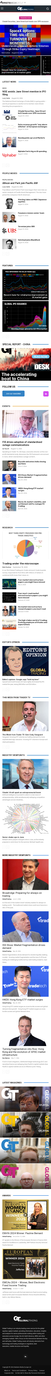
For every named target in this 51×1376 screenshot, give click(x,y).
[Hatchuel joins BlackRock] (9, 244)
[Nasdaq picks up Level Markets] (9, 142)
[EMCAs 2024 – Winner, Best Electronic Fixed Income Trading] (25, 1264)
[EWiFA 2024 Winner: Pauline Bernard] (25, 1215)
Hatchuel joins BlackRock (29, 240)
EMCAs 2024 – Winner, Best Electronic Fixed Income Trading (23, 1284)
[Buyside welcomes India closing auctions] (9, 466)
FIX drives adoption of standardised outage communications (22, 443)
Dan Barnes (6, 1058)
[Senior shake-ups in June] (25, 819)
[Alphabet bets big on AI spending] (9, 155)
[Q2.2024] (25, 1176)
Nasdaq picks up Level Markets (31, 138)
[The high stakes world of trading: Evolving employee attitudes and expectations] (9, 624)
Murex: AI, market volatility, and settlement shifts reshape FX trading (32, 504)
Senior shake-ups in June (13, 837)
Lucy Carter (6, 98)
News (4, 88)
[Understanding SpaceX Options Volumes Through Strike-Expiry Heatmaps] (25, 40)
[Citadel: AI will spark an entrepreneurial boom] (25, 774)
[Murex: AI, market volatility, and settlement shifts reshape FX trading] (9, 506)
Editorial (43, 326)
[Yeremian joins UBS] (9, 230)
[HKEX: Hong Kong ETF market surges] (9, 492)
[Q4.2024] (25, 1125)
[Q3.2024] (25, 1150)
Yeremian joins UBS (26, 226)
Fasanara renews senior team (31, 213)
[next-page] (7, 165)
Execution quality (39, 292)
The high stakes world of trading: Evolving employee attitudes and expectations (32, 622)
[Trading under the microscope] (25, 545)
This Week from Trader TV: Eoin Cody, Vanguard (25, 21)
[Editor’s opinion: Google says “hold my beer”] (25, 661)
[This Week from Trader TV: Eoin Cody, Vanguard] (25, 716)
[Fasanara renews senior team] (9, 217)
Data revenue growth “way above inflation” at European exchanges (32, 126)
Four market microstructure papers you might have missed (31, 581)
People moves (7, 179)
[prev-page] (3, 165)
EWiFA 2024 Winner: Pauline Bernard (22, 1233)
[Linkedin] (46, 393)
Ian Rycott (5, 449)
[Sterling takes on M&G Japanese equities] (9, 204)
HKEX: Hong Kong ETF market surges (22, 999)
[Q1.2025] (25, 1099)
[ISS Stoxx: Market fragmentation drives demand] (9, 479)
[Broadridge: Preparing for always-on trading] (25, 874)
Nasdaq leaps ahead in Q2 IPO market (29, 329)
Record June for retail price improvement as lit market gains (25, 296)
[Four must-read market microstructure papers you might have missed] (9, 597)
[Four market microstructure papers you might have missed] (9, 584)
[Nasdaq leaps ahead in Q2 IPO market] (25, 316)
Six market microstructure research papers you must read (32, 608)
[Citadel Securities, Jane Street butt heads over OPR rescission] (9, 115)
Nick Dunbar (6, 567)
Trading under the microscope (20, 563)
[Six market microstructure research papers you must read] (9, 611)
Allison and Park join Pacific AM (20, 183)
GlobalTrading (6, 899)
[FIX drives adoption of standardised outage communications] (25, 424)
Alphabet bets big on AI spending (32, 151)
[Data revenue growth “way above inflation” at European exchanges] (9, 129)
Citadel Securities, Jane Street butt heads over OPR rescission (32, 112)
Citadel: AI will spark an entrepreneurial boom (21, 792)
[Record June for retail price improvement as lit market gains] (20, 65)
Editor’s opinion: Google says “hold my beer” (20, 679)
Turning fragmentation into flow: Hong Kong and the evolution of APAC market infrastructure (24, 1052)
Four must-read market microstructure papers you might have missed (33, 595)
